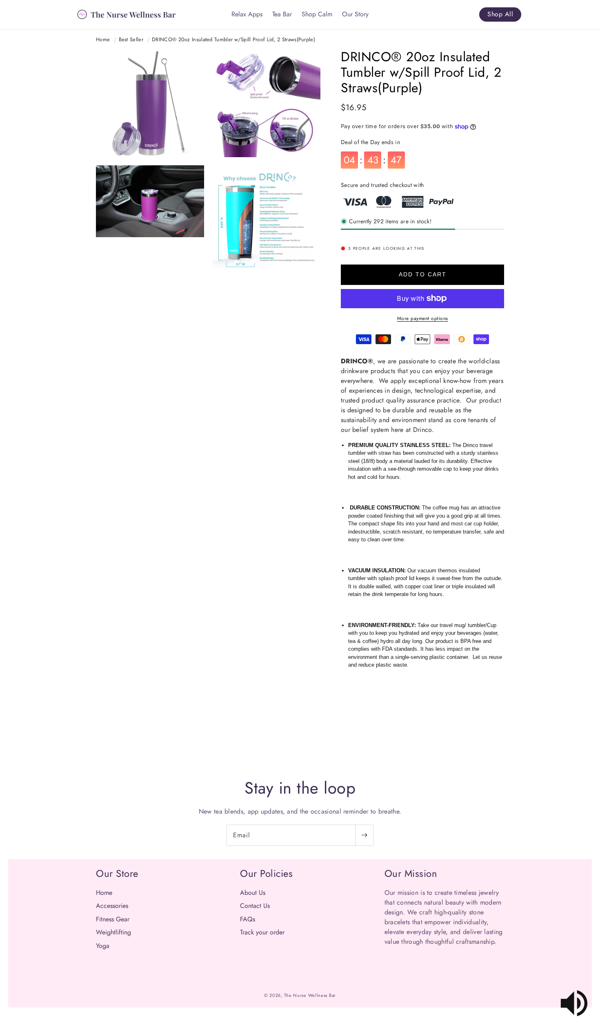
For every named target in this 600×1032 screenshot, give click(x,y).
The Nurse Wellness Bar (310, 995)
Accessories (112, 905)
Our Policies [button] (266, 873)
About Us (252, 892)
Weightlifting (113, 932)
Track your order (262, 932)
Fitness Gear (112, 919)
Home (103, 39)
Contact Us (255, 905)
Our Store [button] (117, 873)
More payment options (422, 318)
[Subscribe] (364, 835)
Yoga (102, 945)
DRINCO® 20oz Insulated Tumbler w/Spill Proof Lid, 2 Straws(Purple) (233, 39)
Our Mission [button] (411, 873)
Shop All (500, 14)
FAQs (247, 919)
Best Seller (131, 39)
